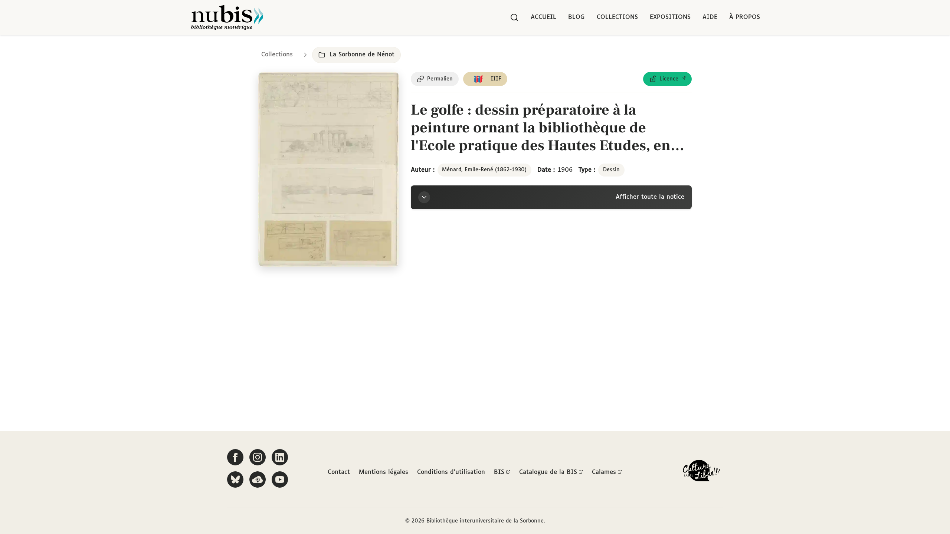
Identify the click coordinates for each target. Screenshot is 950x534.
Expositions (670, 17)
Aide (709, 17)
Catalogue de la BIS (548, 472)
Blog (576, 17)
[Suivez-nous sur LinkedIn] (280, 457)
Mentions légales (383, 472)
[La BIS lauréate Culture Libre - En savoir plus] (701, 472)
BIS (499, 472)
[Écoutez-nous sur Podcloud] (257, 479)
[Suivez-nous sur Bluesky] (235, 479)
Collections (617, 17)
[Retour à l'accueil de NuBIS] (227, 17)
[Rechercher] (514, 17)
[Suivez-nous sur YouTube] (280, 479)
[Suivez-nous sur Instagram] (257, 457)
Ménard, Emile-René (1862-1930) (484, 169)
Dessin (611, 169)
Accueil (543, 17)
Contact (339, 472)
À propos (744, 17)
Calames (604, 472)
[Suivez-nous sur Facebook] (235, 457)
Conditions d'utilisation (451, 472)
